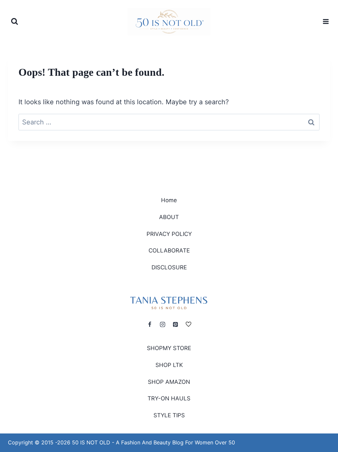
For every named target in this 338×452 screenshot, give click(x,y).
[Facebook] (149, 324)
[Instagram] (162, 324)
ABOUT (169, 217)
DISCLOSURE (169, 267)
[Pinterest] (175, 324)
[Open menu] (325, 21)
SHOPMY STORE (169, 348)
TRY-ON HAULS (169, 398)
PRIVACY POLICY (169, 234)
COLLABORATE (169, 250)
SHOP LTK (169, 365)
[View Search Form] (14, 21)
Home (169, 200)
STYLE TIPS (169, 415)
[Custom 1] (188, 324)
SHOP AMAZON (169, 382)
